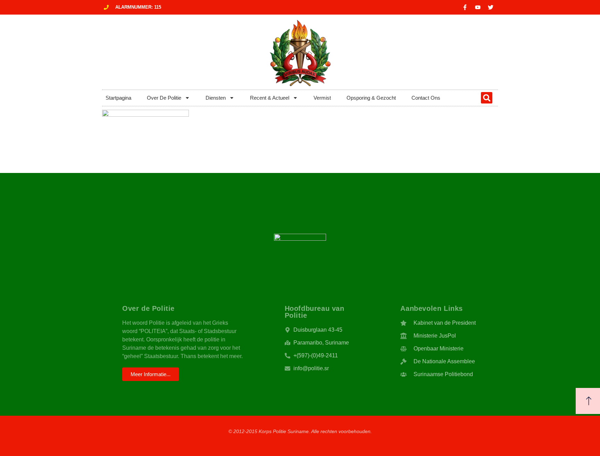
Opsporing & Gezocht (371, 98)
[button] (486, 97)
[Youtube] (477, 7)
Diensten (216, 98)
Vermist (322, 98)
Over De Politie (164, 98)
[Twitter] (490, 7)
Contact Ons (425, 98)
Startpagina (118, 98)
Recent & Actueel (269, 98)
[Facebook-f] (464, 7)
